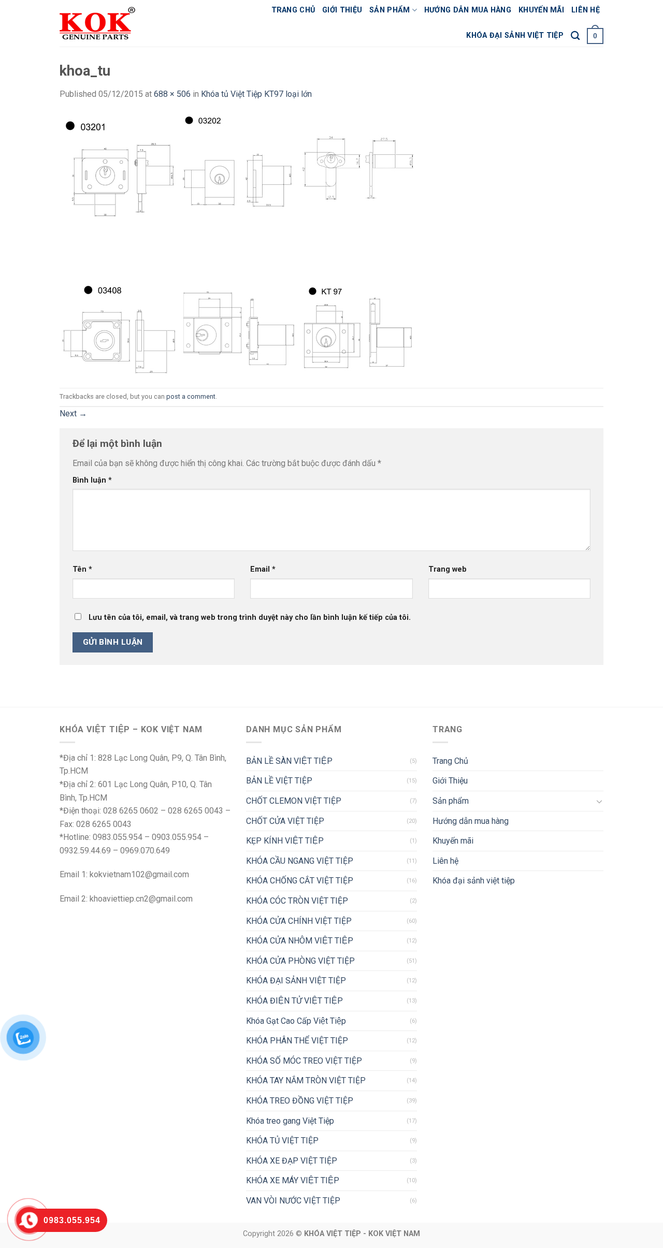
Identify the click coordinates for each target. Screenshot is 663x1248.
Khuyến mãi (541, 10)
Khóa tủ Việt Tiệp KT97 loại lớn (256, 94)
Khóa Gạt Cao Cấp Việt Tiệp (296, 1021)
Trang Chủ (293, 10)
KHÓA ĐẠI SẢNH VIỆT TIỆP (296, 980)
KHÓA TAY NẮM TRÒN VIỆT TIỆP (306, 1080)
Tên (82, 569)
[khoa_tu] (238, 244)
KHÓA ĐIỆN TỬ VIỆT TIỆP (294, 1001)
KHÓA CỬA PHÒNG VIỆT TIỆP (300, 961)
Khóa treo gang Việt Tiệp (290, 1121)
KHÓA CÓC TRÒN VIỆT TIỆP (297, 901)
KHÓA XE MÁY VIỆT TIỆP (292, 1180)
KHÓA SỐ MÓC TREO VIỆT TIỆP (304, 1061)
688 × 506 (172, 94)
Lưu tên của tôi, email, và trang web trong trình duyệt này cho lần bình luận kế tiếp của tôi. (250, 617)
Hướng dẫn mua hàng (467, 10)
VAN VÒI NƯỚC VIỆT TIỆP (293, 1201)
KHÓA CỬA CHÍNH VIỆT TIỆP (299, 921)
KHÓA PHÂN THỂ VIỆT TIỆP (297, 1041)
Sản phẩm (389, 10)
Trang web (447, 569)
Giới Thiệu (342, 10)
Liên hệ (585, 10)
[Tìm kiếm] (575, 36)
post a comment (190, 396)
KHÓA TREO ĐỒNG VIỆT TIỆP (299, 1101)
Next (73, 413)
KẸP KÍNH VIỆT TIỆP (285, 841)
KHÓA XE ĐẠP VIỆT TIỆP (291, 1161)
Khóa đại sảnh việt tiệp (515, 35)
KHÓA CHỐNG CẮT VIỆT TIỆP (299, 881)
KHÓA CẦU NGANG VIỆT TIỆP (299, 861)
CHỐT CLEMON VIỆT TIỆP (293, 801)
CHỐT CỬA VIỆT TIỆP (285, 821)
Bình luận (92, 480)
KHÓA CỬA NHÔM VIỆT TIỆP (299, 941)
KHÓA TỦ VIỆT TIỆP (282, 1140)
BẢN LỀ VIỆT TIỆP (279, 781)
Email (263, 569)
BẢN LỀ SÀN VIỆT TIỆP (289, 761)
